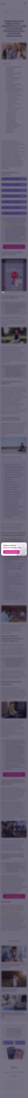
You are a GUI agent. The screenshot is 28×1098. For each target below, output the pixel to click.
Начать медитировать (11, 552)
